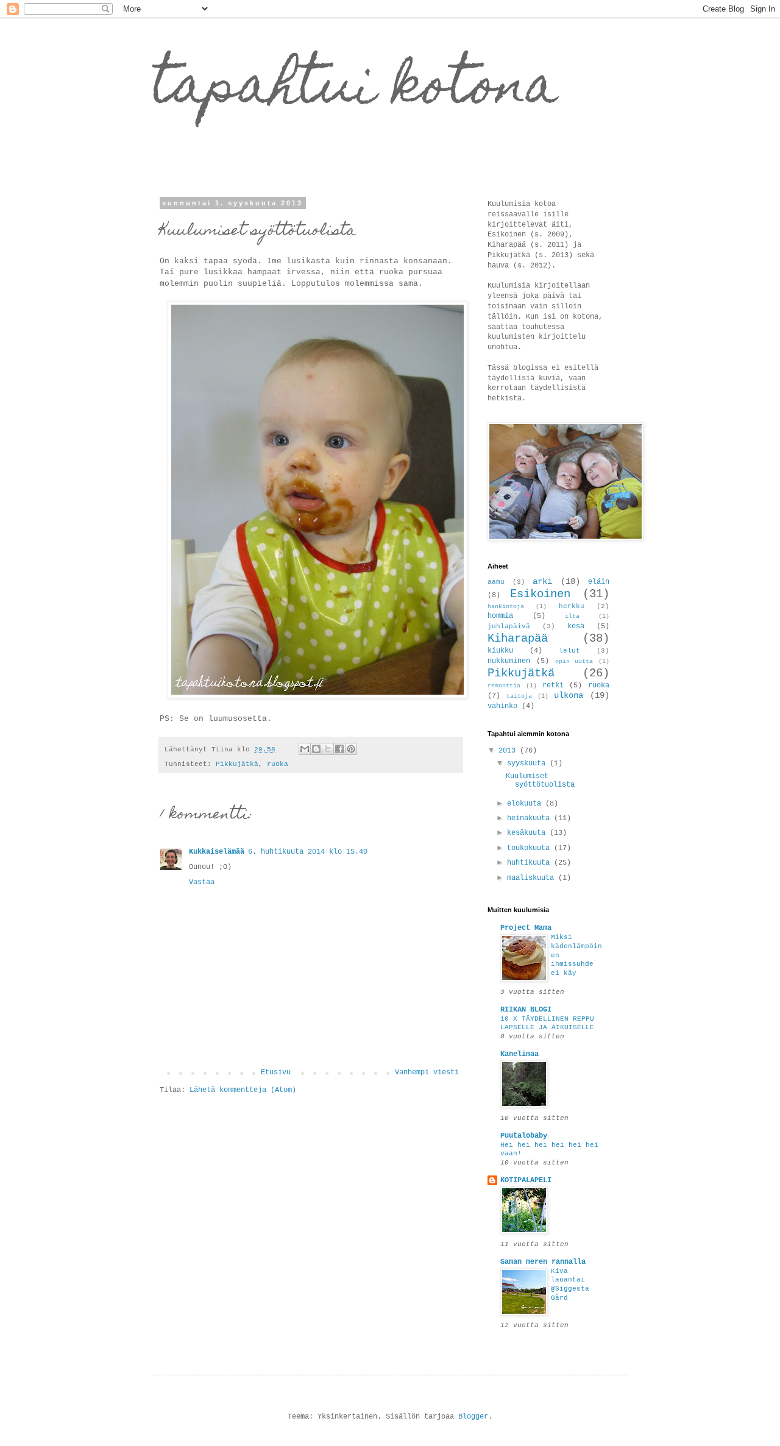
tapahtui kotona (355, 90)
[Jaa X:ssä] (328, 749)
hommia (500, 616)
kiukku (500, 651)
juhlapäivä (509, 626)
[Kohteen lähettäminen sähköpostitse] (305, 749)
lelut (569, 650)
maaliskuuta (532, 878)
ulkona (568, 695)
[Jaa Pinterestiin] (351, 749)
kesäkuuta (528, 833)
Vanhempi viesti (427, 1072)
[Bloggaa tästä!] (316, 749)
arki (542, 581)
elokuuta (526, 803)
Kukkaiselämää (216, 852)
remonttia (504, 685)
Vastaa (201, 882)
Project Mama (525, 928)
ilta (572, 616)
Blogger (473, 1416)
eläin (598, 582)
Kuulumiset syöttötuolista (540, 780)
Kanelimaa (519, 1054)
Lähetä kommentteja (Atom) (243, 1090)
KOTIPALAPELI (525, 1180)
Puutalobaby (523, 1136)
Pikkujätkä (237, 764)
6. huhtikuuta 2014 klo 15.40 (307, 852)
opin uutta (574, 661)
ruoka (277, 764)
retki (553, 685)
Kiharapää (518, 638)
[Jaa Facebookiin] (339, 749)
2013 (509, 750)
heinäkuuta (530, 818)
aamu (496, 582)
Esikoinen (540, 594)
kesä (575, 626)
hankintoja (506, 606)
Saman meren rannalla (543, 1262)
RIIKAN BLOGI (525, 1009)
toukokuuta (530, 848)
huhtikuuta (530, 863)
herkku (571, 606)
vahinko (502, 706)
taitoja (519, 696)
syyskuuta (528, 763)
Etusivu (276, 1072)
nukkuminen (509, 661)
